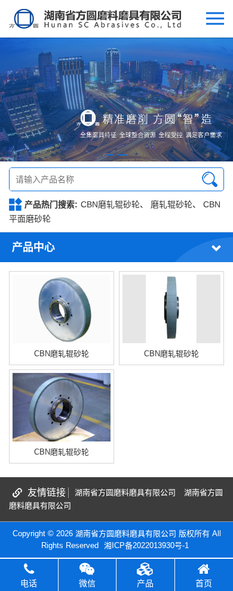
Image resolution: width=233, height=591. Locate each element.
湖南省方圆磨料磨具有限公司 (125, 492)
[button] (110, 154)
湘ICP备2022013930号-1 (146, 545)
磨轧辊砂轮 (171, 204)
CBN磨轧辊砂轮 (110, 204)
